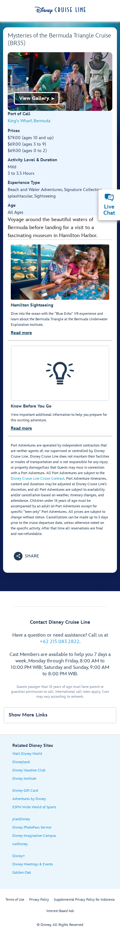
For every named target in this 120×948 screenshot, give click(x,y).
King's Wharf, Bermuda (29, 120)
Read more (21, 332)
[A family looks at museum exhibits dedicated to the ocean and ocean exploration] (60, 81)
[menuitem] (109, 197)
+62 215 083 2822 (59, 642)
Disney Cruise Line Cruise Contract (37, 478)
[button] (26, 556)
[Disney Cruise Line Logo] (60, 10)
